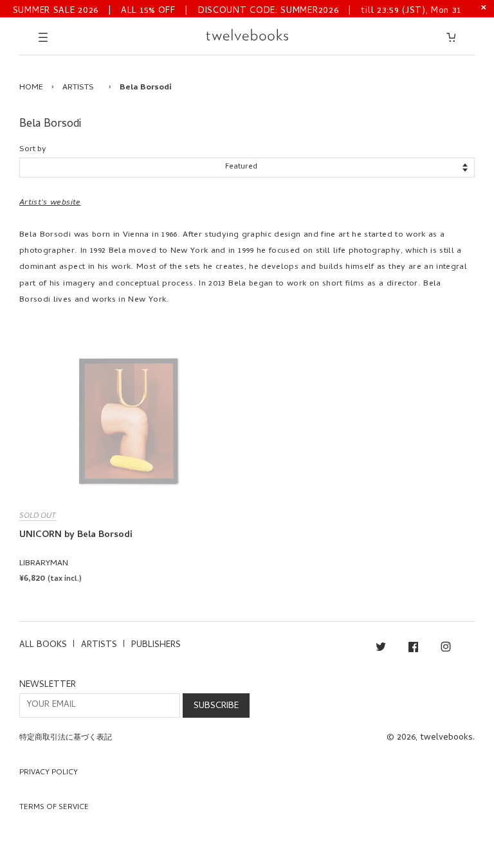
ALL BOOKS (43, 645)
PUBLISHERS (156, 645)
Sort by (32, 149)
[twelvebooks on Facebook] (413, 649)
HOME (31, 88)
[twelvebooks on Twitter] (381, 649)
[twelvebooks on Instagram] (446, 649)
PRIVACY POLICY (48, 773)
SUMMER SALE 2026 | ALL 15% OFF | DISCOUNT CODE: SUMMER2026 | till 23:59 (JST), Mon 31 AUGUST (237, 10)
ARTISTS (78, 88)
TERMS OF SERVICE (54, 807)
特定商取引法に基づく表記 (65, 738)
